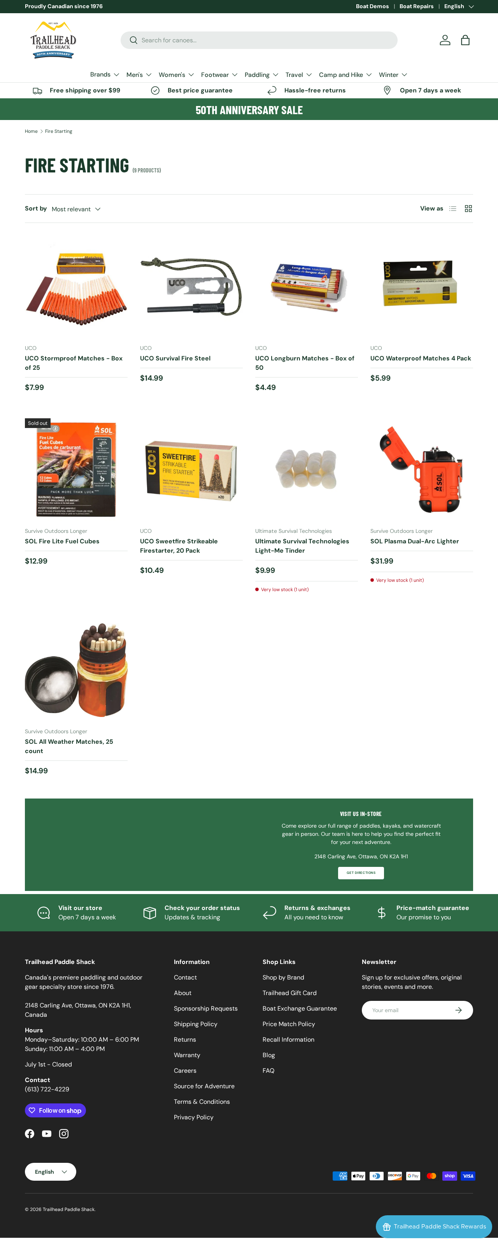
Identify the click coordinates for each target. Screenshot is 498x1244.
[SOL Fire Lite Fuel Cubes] (76, 469)
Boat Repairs (417, 6)
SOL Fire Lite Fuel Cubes (62, 541)
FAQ (268, 1071)
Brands (100, 74)
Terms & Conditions (202, 1102)
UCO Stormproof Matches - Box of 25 (74, 363)
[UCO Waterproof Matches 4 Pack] (421, 286)
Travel (294, 75)
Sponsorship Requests (206, 1008)
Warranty (187, 1055)
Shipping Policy (195, 1024)
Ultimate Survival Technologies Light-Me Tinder (302, 546)
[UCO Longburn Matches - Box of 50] (306, 286)
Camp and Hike (341, 75)
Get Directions (361, 873)
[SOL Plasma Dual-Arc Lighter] (421, 469)
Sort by (36, 208)
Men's (134, 75)
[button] (465, 40)
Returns (185, 1039)
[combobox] (259, 40)
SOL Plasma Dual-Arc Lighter (414, 541)
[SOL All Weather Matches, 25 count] (76, 670)
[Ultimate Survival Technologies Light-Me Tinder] (306, 469)
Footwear (215, 75)
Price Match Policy (289, 1024)
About (182, 993)
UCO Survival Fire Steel (175, 358)
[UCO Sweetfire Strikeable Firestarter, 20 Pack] (191, 469)
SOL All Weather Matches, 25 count (69, 746)
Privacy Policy (194, 1117)
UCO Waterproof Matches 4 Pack (420, 358)
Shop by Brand (283, 977)
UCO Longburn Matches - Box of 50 (304, 363)
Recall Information (288, 1039)
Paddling (257, 75)
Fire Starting (58, 131)
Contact (185, 977)
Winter (388, 75)
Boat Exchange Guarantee (300, 1008)
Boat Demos (372, 6)
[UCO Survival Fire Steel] (191, 286)
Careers (185, 1071)
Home (31, 131)
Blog (269, 1055)
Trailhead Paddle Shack (69, 1209)
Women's (172, 75)
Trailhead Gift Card (290, 993)
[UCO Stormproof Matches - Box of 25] (76, 286)
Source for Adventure (204, 1086)
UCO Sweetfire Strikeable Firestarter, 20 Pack (179, 546)
